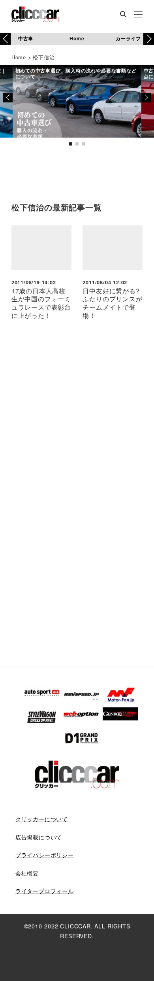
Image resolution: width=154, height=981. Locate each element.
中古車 (25, 38)
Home (76, 38)
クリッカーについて (41, 819)
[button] (148, 38)
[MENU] (138, 15)
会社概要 (27, 873)
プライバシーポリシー (44, 855)
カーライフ (128, 38)
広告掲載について (38, 837)
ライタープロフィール (44, 891)
